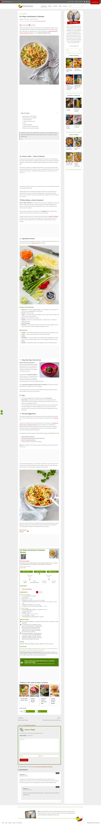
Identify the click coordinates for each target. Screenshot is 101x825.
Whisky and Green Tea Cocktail (77, 110)
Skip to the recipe (35, 243)
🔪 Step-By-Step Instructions (28, 121)
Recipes (9, 822)
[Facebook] (85, 2)
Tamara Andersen (26, 561)
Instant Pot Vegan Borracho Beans (28, 440)
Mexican (50, 6)
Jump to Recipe (24, 25)
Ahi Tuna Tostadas (68, 109)
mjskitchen (22, 774)
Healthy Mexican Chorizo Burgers (53, 701)
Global (60, 6)
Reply (58, 773)
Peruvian (65, 6)
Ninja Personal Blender (27, 589)
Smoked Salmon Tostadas (68, 127)
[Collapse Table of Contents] (57, 113)
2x (39, 592)
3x (41, 592)
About (6, 822)
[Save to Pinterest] (2, 414)
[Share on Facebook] (2, 411)
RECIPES (76, 1)
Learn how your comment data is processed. (43, 766)
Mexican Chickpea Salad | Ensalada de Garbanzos (69, 87)
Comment (22, 739)
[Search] (79, 50)
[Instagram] (87, 2)
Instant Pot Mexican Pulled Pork (28, 436)
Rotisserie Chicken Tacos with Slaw (44, 701)
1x (37, 592)
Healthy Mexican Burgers (33, 700)
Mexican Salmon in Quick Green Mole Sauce (52, 719)
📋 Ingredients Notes (26, 119)
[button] (20, 566)
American (55, 6)
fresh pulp (32, 311)
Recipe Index (44, 6)
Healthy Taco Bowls (77, 149)
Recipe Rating (23, 735)
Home (21, 13)
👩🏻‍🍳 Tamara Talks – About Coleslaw (29, 116)
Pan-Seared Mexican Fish (69, 149)
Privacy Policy (19, 822)
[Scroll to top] (98, 811)
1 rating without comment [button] (29, 725)
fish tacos (56, 418)
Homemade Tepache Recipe (78, 69)
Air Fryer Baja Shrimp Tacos (24, 699)
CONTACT (81, 1)
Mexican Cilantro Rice (39, 438)
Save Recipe (53, 571)
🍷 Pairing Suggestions (27, 124)
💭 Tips (24, 123)
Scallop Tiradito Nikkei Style (77, 165)
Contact (14, 822)
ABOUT (72, 1)
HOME (69, 1)
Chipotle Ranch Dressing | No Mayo (78, 87)
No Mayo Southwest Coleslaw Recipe (30, 126)
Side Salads (24, 13)
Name (21, 756)
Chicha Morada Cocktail (23, 719)
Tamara (22, 19)
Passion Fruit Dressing (53, 216)
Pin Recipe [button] (40, 571)
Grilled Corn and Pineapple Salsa (69, 70)
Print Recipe (32, 25)
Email (42, 756)
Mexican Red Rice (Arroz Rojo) (27, 438)
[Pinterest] (89, 2)
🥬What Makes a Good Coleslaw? (29, 117)
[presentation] (24, 690)
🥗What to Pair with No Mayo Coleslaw (30, 128)
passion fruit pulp (36, 309)
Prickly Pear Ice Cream (77, 126)
